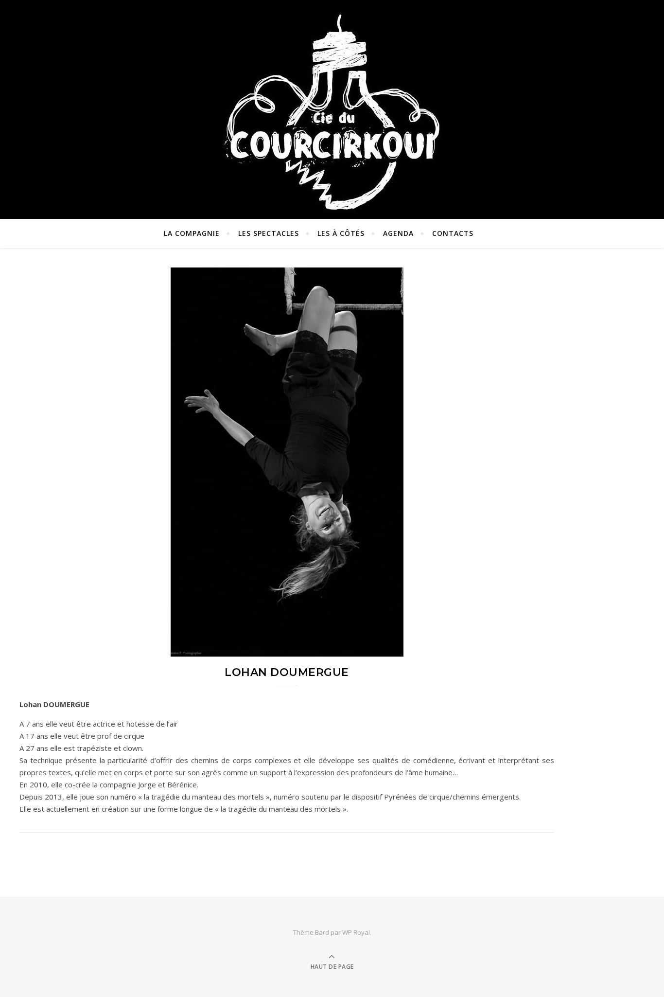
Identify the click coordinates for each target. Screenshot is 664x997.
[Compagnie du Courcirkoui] (332, 107)
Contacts (452, 233)
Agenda (398, 233)
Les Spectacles (268, 233)
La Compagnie (192, 233)
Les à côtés (341, 233)
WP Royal (356, 932)
